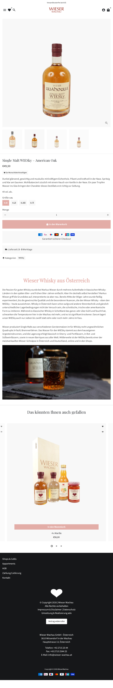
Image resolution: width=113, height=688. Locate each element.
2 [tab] (56, 546)
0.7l (32, 202)
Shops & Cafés (9, 559)
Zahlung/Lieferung (11, 573)
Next (108, 73)
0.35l (23, 202)
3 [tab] (61, 546)
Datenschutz (69, 609)
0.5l (6, 202)
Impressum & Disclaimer (50, 609)
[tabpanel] (56, 482)
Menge (5, 209)
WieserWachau (63, 669)
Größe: (7, 197)
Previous (5, 73)
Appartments (8, 563)
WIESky (21, 258)
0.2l (14, 202)
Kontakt (6, 577)
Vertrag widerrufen (56, 621)
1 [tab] (52, 546)
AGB (4, 568)
